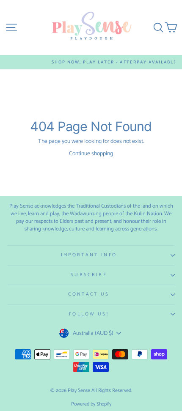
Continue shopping (91, 154)
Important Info (89, 255)
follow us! (89, 314)
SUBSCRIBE (89, 275)
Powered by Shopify (91, 404)
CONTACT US (88, 294)
